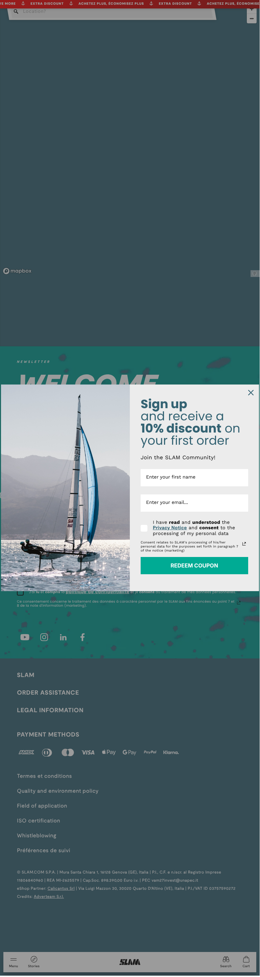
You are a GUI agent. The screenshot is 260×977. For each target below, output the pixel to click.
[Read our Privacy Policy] (244, 544)
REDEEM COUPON (194, 565)
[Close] (251, 393)
